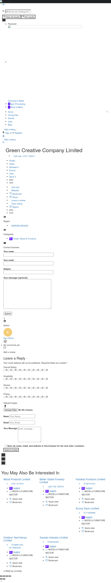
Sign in (8, 132)
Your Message (10, 428)
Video (11, 164)
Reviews (14, 167)
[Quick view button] (10, 499)
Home (10, 111)
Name (6, 416)
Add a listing (9, 129)
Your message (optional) (15, 277)
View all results (13, 17)
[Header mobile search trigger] (3, 142)
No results (29, 17)
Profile (12, 160)
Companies (13, 115)
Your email (8, 260)
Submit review (11, 449)
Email (6, 422)
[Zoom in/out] (10, 576)
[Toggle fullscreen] (7, 576)
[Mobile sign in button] (3, 136)
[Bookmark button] (10, 502)
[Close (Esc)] (1, 576)
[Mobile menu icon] (55, 4)
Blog (10, 124)
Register (18, 132)
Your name (8, 251)
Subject (7, 268)
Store (12, 176)
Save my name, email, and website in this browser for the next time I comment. (46, 445)
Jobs (10, 121)
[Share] (4, 576)
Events (11, 118)
